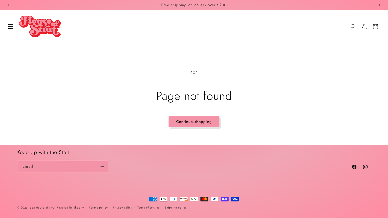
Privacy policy (122, 207)
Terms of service (148, 207)
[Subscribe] (102, 166)
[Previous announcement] (8, 5)
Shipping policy (176, 207)
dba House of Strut (42, 207)
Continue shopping (194, 121)
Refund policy (98, 207)
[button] (10, 26)
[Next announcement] (379, 5)
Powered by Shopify (70, 207)
